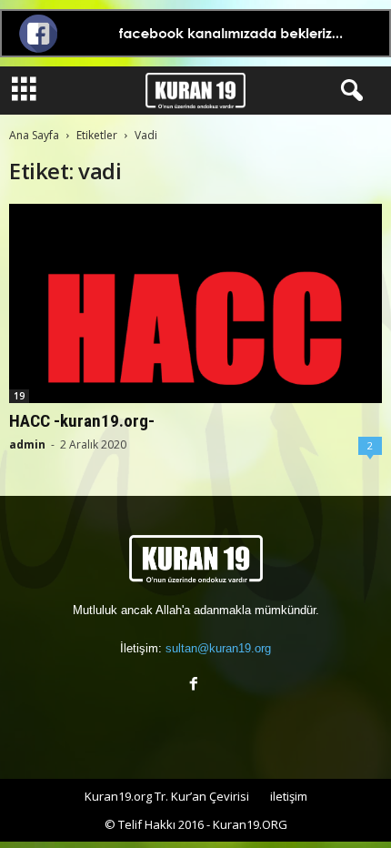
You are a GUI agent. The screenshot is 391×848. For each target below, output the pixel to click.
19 (19, 395)
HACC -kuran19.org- (82, 420)
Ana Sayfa (34, 135)
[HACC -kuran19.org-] (195, 303)
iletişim (288, 796)
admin (27, 444)
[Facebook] (196, 685)
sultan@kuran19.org (218, 648)
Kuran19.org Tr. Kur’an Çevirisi (167, 796)
